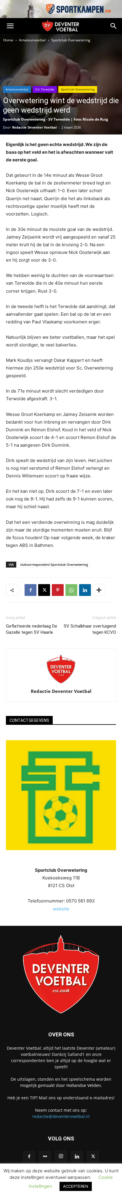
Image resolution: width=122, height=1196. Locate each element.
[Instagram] (61, 1156)
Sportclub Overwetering (70, 40)
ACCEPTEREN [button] (75, 1186)
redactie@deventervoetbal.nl (61, 1116)
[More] (99, 590)
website (61, 909)
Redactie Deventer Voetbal (34, 127)
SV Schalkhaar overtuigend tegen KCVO (90, 629)
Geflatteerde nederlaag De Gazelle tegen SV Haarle (31, 629)
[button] (10, 26)
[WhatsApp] (71, 590)
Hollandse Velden (83, 1085)
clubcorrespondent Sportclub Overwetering (54, 564)
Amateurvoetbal (32, 40)
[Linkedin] (85, 590)
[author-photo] (61, 682)
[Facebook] (30, 590)
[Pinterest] (58, 590)
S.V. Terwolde (44, 89)
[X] (44, 590)
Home (8, 40)
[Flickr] (45, 1157)
